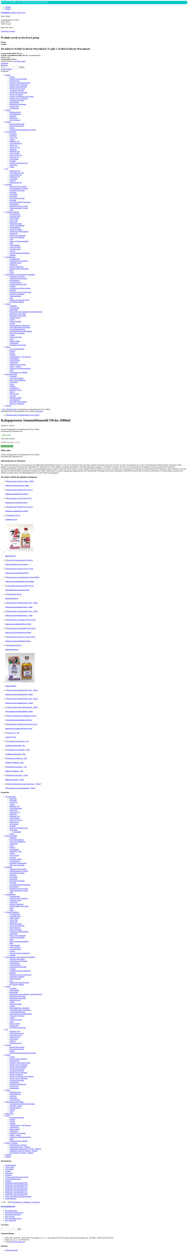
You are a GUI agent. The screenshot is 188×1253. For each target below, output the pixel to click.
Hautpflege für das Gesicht (19, 206)
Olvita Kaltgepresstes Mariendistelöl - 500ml (19, 711)
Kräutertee (13, 134)
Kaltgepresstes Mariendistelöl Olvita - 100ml (19, 694)
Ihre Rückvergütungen (13, 1214)
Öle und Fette (14, 394)
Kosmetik (8, 184)
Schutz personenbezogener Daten (16, 1177)
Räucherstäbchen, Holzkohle (19, 325)
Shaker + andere (15, 366)
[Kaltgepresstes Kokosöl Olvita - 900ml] (19, 481)
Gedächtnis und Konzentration (20, 288)
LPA (11, 298)
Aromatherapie (10, 257)
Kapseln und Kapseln (17, 124)
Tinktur (7, 110)
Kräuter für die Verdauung (19, 85)
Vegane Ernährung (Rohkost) (20, 253)
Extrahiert (13, 116)
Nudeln (12, 392)
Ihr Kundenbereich (8, 1206)
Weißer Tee (13, 145)
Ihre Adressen (10, 1216)
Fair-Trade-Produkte (17, 378)
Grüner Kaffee (15, 153)
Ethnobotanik (14, 102)
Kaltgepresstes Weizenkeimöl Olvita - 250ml (18, 615)
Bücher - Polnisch (11, 1143)
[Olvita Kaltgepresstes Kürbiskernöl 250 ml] (20, 716)
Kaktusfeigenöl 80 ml (11, 649)
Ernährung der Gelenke (18, 364)
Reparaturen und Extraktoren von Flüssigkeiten (26, 312)
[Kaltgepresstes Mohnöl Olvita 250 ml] (19, 507)
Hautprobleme (14, 280)
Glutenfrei (13, 376)
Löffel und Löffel (16, 337)
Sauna (12, 272)
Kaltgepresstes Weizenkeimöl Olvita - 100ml (18, 607)
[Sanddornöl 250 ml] (12, 515)
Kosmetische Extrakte (17, 190)
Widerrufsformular (11, 1250)
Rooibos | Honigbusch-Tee (19, 163)
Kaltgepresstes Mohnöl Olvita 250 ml (16, 511)
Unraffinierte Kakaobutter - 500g (15, 754)
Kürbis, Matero (15, 341)
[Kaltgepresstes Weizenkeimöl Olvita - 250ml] (21, 611)
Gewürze (13, 396)
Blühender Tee (15, 141)
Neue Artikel (9, 1167)
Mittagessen (9, 1114)
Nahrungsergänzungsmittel (14, 1102)
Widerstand (13, 118)
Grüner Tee (13, 137)
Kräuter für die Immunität (18, 92)
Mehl (11, 243)
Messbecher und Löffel (17, 314)
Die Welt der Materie (17, 302)
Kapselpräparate (15, 1108)
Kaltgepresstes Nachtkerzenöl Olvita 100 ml (18, 728)
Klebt (11, 370)
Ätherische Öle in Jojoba (18, 186)
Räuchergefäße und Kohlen (19, 269)
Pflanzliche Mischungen (18, 104)
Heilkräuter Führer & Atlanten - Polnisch (24, 1151)
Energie (12, 1110)
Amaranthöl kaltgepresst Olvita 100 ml (17, 590)
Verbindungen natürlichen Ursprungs (22, 1104)
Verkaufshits (9, 1169)
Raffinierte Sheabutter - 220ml (14, 779)
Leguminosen (14, 388)
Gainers (12, 353)
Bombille (13, 161)
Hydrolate (13, 192)
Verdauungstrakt (15, 296)
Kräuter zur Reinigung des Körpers (22, 96)
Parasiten (13, 290)
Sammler (13, 255)
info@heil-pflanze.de (17, 1242)
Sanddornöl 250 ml (11, 519)
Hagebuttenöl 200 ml (11, 598)
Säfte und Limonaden (17, 404)
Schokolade (14, 382)
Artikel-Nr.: (5, 426)
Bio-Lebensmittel (11, 374)
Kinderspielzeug (10, 1198)
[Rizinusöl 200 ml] (20, 552)
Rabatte (7, 1157)
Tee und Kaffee (10, 132)
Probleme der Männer (17, 294)
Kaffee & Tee (14, 157)
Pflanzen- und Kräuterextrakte (20, 83)
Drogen (12, 128)
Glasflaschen (14, 343)
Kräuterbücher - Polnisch (18, 1145)
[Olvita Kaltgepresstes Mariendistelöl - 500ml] (21, 707)
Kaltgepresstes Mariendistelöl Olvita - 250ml (19, 703)
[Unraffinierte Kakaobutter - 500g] (17, 750)
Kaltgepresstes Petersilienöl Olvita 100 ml (18, 632)
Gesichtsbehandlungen (17, 329)
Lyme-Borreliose (15, 282)
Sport (11, 1112)
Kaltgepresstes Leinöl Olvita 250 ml (16, 502)
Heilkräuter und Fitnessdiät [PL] (16, 1191)
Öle (6, 169)
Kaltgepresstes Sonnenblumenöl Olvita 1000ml (19, 581)
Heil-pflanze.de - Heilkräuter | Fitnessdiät (25, 1202)
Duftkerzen (13, 265)
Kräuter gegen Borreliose (18, 87)
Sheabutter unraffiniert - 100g (14, 762)
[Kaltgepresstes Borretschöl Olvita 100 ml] (20, 637)
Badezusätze (14, 310)
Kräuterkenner (14, 81)
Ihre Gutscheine (10, 1220)
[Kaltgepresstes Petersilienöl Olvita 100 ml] (20, 628)
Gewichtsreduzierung (17, 349)
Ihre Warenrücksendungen (14, 1213)
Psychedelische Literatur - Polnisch (22, 1153)
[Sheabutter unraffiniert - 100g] (16, 758)
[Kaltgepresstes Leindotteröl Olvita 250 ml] (20, 620)
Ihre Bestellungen (11, 1211)
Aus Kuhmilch (15, 400)
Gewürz (12, 251)
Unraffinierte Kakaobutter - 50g (15, 745)
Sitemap (8, 9)
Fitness (7, 347)
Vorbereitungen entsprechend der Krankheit (20, 274)
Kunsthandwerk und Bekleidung (21, 331)
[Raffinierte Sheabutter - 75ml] (16, 767)
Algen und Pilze (15, 247)
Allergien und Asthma (17, 276)
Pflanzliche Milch (16, 398)
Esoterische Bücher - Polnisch (20, 1147)
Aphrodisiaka (14, 108)
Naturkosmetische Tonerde (19, 188)
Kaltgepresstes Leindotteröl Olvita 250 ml (18, 624)
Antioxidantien (15, 245)
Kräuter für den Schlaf (17, 89)
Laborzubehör (14, 308)
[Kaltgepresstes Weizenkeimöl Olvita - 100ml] (21, 603)
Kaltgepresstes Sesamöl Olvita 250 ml (16, 573)
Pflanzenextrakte (15, 112)
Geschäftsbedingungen (13, 1179)
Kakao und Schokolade (18, 235)
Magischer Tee (15, 151)
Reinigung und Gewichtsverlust (20, 292)
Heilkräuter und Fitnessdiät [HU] (16, 1185)
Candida (12, 286)
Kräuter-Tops (14, 106)
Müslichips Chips (16, 390)
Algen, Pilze (14, 220)
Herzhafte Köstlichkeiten (18, 402)
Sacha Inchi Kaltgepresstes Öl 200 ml (16, 564)
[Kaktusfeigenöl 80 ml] (13, 645)
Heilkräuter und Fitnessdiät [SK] (16, 1183)
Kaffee (12, 167)
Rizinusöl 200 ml (10, 556)
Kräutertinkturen (15, 114)
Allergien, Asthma (16, 1106)
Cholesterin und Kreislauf (18, 278)
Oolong (12, 139)
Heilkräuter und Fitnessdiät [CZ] (16, 1193)
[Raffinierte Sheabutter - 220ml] (16, 775)
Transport (8, 1175)
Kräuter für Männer (16, 94)
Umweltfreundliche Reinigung (20, 202)
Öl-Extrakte (14, 179)
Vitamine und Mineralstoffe (19, 231)
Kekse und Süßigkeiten (18, 380)
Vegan (12, 384)
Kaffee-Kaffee (14, 218)
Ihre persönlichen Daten (13, 1218)
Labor (12, 339)
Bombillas (17, 832)
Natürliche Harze (15, 263)
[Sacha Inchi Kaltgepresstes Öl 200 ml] (19, 560)
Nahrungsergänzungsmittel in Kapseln (23, 130)
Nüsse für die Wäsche (17, 333)
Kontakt (8, 7)
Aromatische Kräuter (17, 91)
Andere (7, 304)
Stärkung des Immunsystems (19, 300)
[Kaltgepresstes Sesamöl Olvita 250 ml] (19, 569)
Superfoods (13, 222)
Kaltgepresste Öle (16, 175)
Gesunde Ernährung (12, 212)
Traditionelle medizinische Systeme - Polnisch (25, 1149)
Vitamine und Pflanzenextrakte (20, 368)
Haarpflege (13, 196)
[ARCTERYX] (6, 69)
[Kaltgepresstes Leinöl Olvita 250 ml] (18, 498)
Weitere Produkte (15, 321)
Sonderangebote (10, 1165)
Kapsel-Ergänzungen (17, 126)
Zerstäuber (13, 306)
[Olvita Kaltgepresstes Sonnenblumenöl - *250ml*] (23, 784)
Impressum (9, 1173)
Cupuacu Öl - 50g (10, 737)
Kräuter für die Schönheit (18, 79)
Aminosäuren (14, 359)
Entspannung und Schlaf (18, 284)
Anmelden (4, 63)
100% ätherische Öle (17, 173)
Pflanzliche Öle (15, 171)
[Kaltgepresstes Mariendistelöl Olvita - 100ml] (21, 690)
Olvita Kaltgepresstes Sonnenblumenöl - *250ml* (20, 788)
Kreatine (12, 355)
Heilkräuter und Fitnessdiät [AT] (16, 1187)
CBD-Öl (13, 181)
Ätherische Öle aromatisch (19, 261)
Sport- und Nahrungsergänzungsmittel (18, 1196)
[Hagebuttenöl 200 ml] (13, 594)
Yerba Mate (14, 165)
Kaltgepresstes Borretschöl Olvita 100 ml (18, 641)
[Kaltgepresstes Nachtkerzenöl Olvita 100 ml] (21, 724)
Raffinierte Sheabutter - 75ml (14, 771)
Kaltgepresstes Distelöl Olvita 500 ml (16, 494)
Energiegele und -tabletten (19, 372)
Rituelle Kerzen (15, 317)
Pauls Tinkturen (15, 120)
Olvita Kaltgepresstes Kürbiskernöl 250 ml (18, 720)
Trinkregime (14, 362)
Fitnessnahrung (15, 361)
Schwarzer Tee (15, 147)
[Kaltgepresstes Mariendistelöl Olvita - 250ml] (21, 699)
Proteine (12, 351)
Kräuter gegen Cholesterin (19, 98)
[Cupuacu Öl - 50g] (12, 733)
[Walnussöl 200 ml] (20, 682)
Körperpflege (14, 204)
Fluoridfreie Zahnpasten (18, 316)
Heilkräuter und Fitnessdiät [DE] (16, 1194)
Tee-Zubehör (14, 159)
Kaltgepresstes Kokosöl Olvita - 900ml (17, 485)
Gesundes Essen (15, 216)
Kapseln (8, 122)
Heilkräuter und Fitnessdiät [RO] (16, 1189)
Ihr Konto (4, 65)
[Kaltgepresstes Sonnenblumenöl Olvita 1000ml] (22, 415)
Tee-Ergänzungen (16, 143)
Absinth (12, 323)
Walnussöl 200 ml (10, 686)
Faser (11, 239)
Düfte (11, 271)
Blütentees (13, 149)
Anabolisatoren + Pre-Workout (20, 357)
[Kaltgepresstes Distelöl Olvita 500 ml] (19, 490)
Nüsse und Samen (16, 229)
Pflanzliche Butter (16, 224)
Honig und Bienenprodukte (19, 241)
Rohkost (12, 386)
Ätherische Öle (15, 177)
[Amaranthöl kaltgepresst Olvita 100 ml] (19, 586)
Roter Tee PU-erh (16, 155)
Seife (11, 210)
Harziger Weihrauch (16, 267)
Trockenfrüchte (15, 214)
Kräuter (7, 75)
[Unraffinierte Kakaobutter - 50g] (17, 741)
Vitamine (8, 406)
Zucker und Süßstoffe (17, 226)
